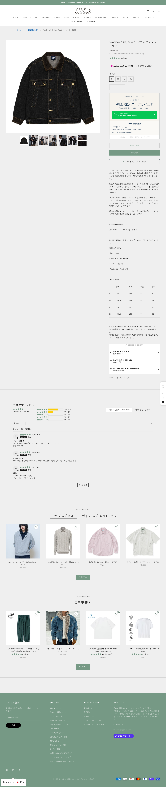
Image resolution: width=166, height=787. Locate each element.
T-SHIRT (76, 18)
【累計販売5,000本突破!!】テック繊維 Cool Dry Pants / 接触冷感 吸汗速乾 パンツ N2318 (23, 650)
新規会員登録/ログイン (59, 724)
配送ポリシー (89, 708)
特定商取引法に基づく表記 (94, 724)
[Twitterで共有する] (121, 378)
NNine (19, 30)
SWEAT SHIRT (100, 18)
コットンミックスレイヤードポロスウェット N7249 (23, 563)
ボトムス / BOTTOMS (98, 516)
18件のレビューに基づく (22, 411)
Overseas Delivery (57, 720)
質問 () (28, 429)
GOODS (136, 18)
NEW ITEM (45, 18)
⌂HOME (15, 18)
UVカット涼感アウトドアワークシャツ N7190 (143, 562)
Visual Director (76, 22)
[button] (24, 140)
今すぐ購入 (134, 153)
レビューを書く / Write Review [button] (119, 410)
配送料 (120, 54)
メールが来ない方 (57, 732)
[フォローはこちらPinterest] (19, 770)
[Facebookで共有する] (117, 378)
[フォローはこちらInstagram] (13, 770)
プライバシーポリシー (92, 720)
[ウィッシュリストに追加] (76, 527)
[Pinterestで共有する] (124, 378)
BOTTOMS (114, 18)
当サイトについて (57, 708)
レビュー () (18, 429)
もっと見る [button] (83, 485)
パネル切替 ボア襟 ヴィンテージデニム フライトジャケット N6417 (63, 650)
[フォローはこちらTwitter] (7, 770)
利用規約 (87, 712)
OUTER (57, 18)
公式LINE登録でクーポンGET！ (62, 761)
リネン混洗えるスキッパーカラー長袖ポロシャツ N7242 (63, 563)
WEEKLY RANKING (30, 18)
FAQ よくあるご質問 (58, 745)
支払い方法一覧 (56, 716)
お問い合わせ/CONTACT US (61, 753)
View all (83, 577)
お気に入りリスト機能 (58, 737)
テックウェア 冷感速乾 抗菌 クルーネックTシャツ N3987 (143, 650)
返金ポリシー (89, 716)
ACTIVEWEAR (148, 18)
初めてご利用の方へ (58, 712)
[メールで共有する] (128, 378)
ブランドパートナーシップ (60, 757)
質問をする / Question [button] (143, 410)
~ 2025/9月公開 (32, 30)
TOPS (67, 18)
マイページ (54, 728)
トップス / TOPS (63, 516)
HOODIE (87, 18)
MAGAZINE (54, 741)
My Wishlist (91, 22)
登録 (13, 725)
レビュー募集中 (56, 749)
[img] (25, 435)
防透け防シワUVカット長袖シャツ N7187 (103, 562)
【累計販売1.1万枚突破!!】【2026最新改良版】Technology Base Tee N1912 (103, 650)
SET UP (125, 18)
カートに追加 (134, 145)
